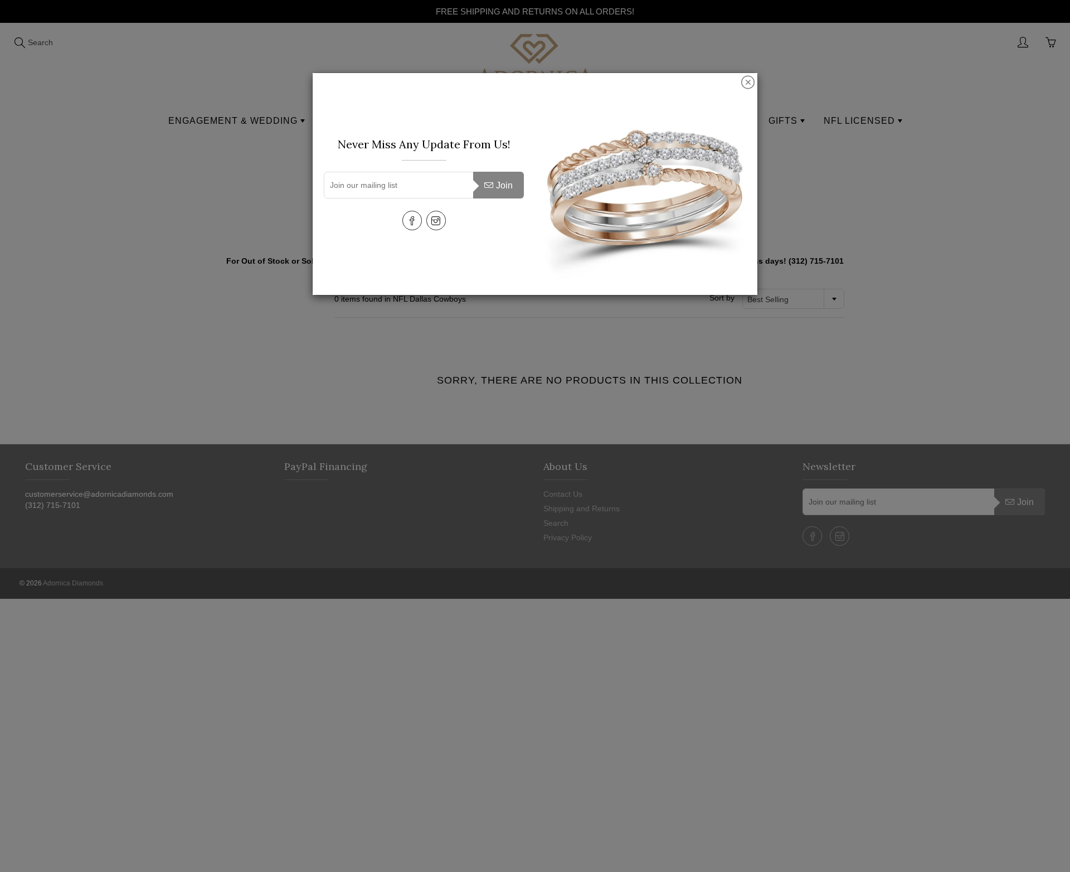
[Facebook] (412, 220)
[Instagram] (436, 220)
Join (504, 185)
